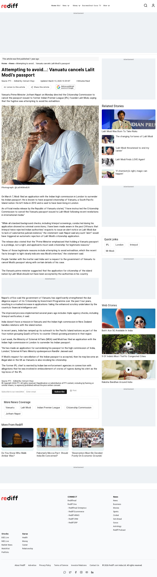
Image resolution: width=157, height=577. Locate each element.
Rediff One (72, 504)
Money (75, 6)
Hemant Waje (28, 81)
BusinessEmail (87, 6)
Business (117, 504)
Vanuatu (10, 407)
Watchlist (6, 549)
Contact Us (94, 565)
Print (75, 390)
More (105, 6)
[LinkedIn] (92, 572)
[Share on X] (70, 572)
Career (25, 545)
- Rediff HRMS (73, 515)
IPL (107, 244)
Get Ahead (117, 519)
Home (53, 6)
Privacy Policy (45, 565)
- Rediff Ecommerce (76, 512)
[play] (129, 318)
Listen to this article (16, 87)
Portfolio (5, 552)
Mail (58, 6)
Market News (7, 545)
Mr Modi (110, 251)
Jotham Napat (13, 413)
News (65, 6)
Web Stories (109, 305)
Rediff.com (113, 565)
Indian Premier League (48, 407)
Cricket (116, 515)
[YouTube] (87, 572)
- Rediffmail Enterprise (77, 508)
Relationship (27, 549)
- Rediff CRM (73, 519)
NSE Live (5, 541)
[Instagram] (81, 572)
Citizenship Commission (78, 407)
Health (25, 537)
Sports (116, 512)
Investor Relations (79, 565)
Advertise (32, 565)
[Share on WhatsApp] (64, 572)
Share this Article (41, 87)
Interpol (134, 244)
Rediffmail (72, 501)
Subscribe (59, 392)
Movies (116, 508)
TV (100, 6)
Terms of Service (61, 565)
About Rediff (20, 565)
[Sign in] (153, 5)
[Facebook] (76, 572)
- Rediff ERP (72, 523)
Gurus (96, 6)
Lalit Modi (26, 407)
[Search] (145, 5)
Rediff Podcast (119, 530)
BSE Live (5, 537)
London (119, 244)
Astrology (117, 526)
